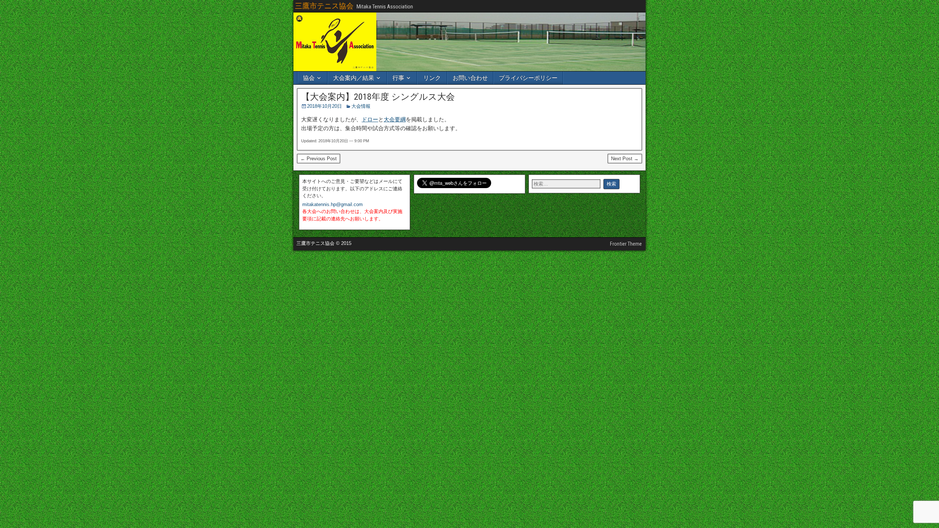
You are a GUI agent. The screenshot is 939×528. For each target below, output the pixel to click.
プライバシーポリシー (528, 77)
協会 (309, 77)
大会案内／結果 (353, 77)
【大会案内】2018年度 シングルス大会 (378, 97)
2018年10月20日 (324, 106)
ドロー (370, 119)
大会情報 (360, 106)
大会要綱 (395, 119)
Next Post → (625, 158)
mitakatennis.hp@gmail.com (332, 204)
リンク (432, 77)
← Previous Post (318, 158)
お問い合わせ (470, 77)
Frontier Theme (626, 244)
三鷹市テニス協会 (324, 5)
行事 (398, 77)
